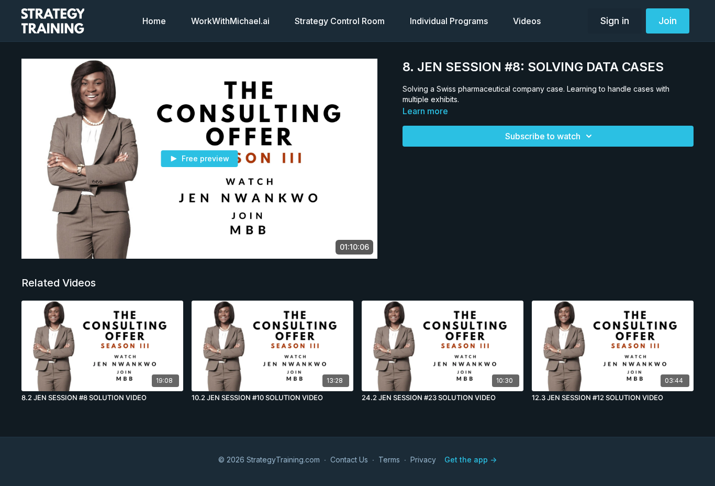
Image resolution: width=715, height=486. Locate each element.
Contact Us (349, 459)
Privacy (423, 459)
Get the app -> (470, 459)
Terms (389, 459)
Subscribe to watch (542, 136)
